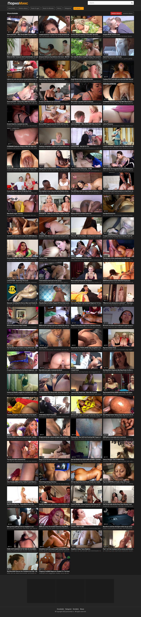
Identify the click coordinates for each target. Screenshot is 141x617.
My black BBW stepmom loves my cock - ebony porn (22, 437)
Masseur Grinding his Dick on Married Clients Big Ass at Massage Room (22, 303)
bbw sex (33, 215)
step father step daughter (98, 349)
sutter (90, 461)
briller (27, 528)
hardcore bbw (26, 148)
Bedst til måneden (48, 8)
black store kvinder (60, 58)
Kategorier (68, 8)
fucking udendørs (17, 551)
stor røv (50, 193)
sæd (11, 36)
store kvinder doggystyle (22, 215)
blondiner (124, 36)
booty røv (98, 237)
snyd (112, 551)
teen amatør (83, 551)
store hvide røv (46, 372)
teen (58, 170)
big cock (125, 416)
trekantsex (132, 215)
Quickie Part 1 (43, 348)
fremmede (128, 528)
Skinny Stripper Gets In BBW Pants (113, 459)
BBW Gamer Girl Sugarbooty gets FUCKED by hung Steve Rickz (118, 169)
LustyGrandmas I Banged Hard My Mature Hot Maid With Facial (118, 146)
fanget (75, 126)
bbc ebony (67, 394)
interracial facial (50, 81)
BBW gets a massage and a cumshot (114, 437)
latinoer (20, 81)
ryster (47, 327)
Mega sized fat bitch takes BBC (48, 459)
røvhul (105, 305)
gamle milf (131, 58)
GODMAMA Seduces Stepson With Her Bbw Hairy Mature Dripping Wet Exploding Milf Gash (22, 146)
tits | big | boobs (83, 372)
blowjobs (60, 36)
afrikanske (74, 416)
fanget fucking (18, 394)
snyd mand (118, 551)
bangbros (62, 215)
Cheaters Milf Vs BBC (77, 526)
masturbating (95, 126)
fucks (72, 81)
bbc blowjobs (34, 126)
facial (120, 148)
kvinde (41, 327)
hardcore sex (94, 103)
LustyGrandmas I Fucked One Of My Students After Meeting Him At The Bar (54, 34)
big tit (52, 416)
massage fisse (118, 439)
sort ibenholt (23, 483)
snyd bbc (131, 551)
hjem (8, 103)
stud (24, 103)
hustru (41, 237)
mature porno (52, 551)
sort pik (116, 237)
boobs (119, 36)
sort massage (94, 193)
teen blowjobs (78, 394)
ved (23, 126)
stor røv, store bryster (63, 372)
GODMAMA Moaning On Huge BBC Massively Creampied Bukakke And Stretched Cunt (118, 101)
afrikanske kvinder (83, 416)
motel (110, 327)
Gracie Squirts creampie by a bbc (17, 124)
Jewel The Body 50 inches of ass (81, 258)
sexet (33, 394)
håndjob (12, 193)
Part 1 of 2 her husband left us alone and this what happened (118, 549)
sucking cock (96, 461)
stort (112, 282)
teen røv (76, 551)
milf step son (119, 372)
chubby (33, 58)
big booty (18, 461)
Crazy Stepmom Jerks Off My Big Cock (19, 191)
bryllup (41, 551)
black (40, 58)
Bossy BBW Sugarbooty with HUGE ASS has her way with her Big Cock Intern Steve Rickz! (54, 124)
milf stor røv (53, 36)
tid (104, 193)
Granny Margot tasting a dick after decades (84, 34)
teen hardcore (64, 170)
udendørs (91, 58)
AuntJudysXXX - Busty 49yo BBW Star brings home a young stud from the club (22, 101)
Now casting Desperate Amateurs (81, 280)
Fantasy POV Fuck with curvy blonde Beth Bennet (118, 79)
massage (110, 439)
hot (87, 58)
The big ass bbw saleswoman (16, 459)
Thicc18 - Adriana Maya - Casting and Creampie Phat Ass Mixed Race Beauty (86, 236)
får (72, 126)
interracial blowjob (61, 81)
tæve (48, 461)
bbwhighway (43, 416)
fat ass (12, 349)
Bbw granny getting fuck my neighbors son (20, 526)
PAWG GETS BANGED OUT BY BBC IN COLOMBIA (21, 549)
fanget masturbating (84, 126)
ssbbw (117, 103)
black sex (28, 372)
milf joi (24, 305)
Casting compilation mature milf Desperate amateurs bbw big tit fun (54, 146)
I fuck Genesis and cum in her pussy (50, 280)
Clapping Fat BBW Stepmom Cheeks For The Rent (54, 571)
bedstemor (98, 36)
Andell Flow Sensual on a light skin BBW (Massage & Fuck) (22, 236)
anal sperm (13, 416)
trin (72, 58)
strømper (108, 36)
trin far (76, 349)
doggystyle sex (96, 81)
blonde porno (125, 81)
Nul (72, 461)
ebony (27, 349)
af (46, 170)
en (11, 103)
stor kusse (65, 193)
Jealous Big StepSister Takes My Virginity (84, 392)
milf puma (100, 305)
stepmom (34, 439)
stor (46, 193)
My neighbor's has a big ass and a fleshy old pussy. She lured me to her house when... (54, 191)
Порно (13, 3)
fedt (67, 327)
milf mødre (127, 372)
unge (14, 103)
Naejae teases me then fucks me (81, 213)
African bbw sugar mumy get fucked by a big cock (86, 415)
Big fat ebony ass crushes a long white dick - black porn (22, 348)
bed (113, 193)
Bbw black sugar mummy (15, 213)
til (39, 103)
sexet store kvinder (99, 439)
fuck (40, 282)
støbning (73, 282)
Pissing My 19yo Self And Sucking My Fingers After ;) (86, 437)
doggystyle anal (87, 81)
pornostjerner (133, 81)
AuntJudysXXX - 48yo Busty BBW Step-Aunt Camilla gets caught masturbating (86, 124)
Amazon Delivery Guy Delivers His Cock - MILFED (54, 57)
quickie (75, 103)
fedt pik (17, 349)
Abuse (82, 609)
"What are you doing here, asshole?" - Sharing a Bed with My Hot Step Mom (118, 303)
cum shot (100, 327)
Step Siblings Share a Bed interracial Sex (52, 79)
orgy (127, 349)
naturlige (121, 506)
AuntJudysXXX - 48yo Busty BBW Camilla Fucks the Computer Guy (22, 34)
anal (42, 103)
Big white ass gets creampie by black (50, 370)
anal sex (20, 416)
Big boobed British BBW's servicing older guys (117, 392)
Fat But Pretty (43, 258)
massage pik (127, 439)
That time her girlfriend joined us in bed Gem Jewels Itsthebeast (118, 191)
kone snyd (57, 237)
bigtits (64, 327)
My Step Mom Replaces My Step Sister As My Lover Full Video (118, 370)
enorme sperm (126, 282)
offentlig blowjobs (84, 170)
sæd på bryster (17, 36)
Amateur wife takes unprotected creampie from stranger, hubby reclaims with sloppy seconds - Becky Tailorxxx (54, 236)
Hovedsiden (11, 8)
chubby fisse (129, 126)
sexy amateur (89, 439)
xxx (8, 394)
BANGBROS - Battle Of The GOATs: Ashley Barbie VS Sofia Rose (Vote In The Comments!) (54, 213)
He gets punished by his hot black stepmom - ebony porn (22, 370)
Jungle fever (75, 370)
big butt (91, 260)
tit (54, 416)
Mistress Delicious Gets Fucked (17, 325)
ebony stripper (49, 439)
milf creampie (52, 260)
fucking (116, 193)
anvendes (119, 528)
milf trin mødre (110, 372)
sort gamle (110, 237)
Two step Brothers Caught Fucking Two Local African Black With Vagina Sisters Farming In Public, (86, 57)
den (8, 36)
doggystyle (82, 36)
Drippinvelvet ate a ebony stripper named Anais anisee (54, 437)
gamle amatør (68, 551)
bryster (83, 58)
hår (93, 36)
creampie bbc (17, 126)
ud (133, 528)
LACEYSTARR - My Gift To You (80, 146)
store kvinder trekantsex (121, 215)
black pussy (49, 349)
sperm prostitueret (115, 483)
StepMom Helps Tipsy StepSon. (81, 549)
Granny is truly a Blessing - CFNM (81, 169)
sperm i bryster (68, 282)
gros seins (42, 506)
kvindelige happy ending (85, 327)
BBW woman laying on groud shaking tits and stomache (54, 325)
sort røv (51, 58)
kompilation (42, 148)
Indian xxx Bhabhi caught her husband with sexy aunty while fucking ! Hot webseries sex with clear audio (22, 392)
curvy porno (110, 81)
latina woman (54, 215)
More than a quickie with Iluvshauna (82, 101)
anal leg (56, 103)
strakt (122, 103)
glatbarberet (122, 394)
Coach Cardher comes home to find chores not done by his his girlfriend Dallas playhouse (86, 504)
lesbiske (105, 349)
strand (50, 394)
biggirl (130, 349)
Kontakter (76, 609)
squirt (104, 103)
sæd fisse (115, 148)
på (8, 237)
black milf (46, 58)
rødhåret (36, 193)
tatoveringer (106, 282)
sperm (79, 58)
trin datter (82, 349)
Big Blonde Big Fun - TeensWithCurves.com (20, 504)
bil (103, 36)
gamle (28, 58)
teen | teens (13, 506)
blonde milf (131, 36)
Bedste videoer (23, 8)
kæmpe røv (118, 282)
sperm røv (125, 483)
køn (121, 170)
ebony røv (33, 349)
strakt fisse (127, 103)
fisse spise (28, 237)
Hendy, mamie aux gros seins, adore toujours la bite (54, 504)
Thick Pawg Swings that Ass (47, 482)
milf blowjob (45, 36)
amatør (64, 126)
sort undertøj (86, 193)
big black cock (84, 483)
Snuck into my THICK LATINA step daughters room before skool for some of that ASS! (86, 348)
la (15, 81)
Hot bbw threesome (109, 213)
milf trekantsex (62, 260)
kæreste (107, 193)
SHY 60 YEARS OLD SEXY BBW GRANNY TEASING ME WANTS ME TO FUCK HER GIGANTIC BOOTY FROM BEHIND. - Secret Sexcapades (86, 459)
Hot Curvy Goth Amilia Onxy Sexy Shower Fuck (117, 504)
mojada (119, 327)
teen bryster (98, 394)
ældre (104, 394)
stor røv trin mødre (119, 260)
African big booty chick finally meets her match (85, 482)
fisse (104, 126)
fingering (89, 36)
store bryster (84, 282)
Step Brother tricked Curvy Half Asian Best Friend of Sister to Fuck (54, 169)
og (72, 237)
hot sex (12, 372)
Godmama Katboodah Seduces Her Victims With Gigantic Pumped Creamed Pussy (22, 169)
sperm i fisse (59, 282)
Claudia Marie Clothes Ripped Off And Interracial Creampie (54, 303)
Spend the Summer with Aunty (112, 57)
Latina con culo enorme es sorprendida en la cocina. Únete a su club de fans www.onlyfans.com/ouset (22, 79)
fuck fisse (45, 282)
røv (96, 58)
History (59, 8)
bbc (132, 103)
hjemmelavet (116, 126)
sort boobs (69, 58)
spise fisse (17, 237)
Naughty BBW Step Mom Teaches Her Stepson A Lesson (22, 258)
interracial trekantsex (132, 193)
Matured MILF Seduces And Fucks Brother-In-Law (22, 57)
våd (37, 170)
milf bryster (114, 58)
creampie (10, 126)
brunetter (67, 36)
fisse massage (36, 237)
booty (67, 215)
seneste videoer (128, 13)
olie (65, 573)
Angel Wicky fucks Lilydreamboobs (82, 79)
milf (40, 36)
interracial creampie (95, 215)
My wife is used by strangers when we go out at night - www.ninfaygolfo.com (118, 526)
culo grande (10, 81)
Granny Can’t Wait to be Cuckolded (49, 101)
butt (46, 573)
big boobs (91, 282)
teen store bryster (88, 394)
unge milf (19, 103)
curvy (104, 81)
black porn (21, 372)
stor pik (131, 416)
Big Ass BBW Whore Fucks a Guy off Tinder (116, 482)
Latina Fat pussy (108, 124)
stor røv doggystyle (117, 416)
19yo (72, 439)
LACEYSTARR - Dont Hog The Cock (17, 280)
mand (25, 394)
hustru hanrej (65, 237)
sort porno (34, 372)
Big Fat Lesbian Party (109, 348)
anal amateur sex (36, 416)
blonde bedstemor (90, 148)
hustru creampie (49, 237)
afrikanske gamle (95, 416)
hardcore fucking (23, 260)
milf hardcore (33, 36)
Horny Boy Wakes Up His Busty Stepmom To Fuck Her (86, 303)
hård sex (33, 170)
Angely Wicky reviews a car (111, 34)
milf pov (120, 58)
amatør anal (27, 416)
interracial (42, 81)
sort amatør (57, 349)
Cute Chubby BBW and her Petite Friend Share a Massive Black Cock (22, 482)
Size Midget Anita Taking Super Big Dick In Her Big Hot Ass (118, 415)
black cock (14, 439)
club (30, 103)
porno (13, 483)
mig (72, 215)
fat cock (22, 349)
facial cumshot (127, 148)
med (79, 103)
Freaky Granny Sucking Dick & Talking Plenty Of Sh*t (118, 236)
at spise (11, 237)
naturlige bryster (129, 506)
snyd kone (125, 551)
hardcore (25, 36)
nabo (40, 193)
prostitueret (57, 506)
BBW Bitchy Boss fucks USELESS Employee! (116, 280)
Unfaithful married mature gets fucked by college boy (54, 549)
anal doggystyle (48, 103)
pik (72, 36)
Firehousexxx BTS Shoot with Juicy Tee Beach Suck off (54, 392)
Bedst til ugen (35, 8)
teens (36, 506)
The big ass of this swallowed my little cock (116, 258)
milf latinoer (30, 81)
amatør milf (37, 148)
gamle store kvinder (64, 148)
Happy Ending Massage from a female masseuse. (86, 325)
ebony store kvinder (61, 439)
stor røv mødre (57, 193)
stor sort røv (25, 461)
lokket (43, 170)
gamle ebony (100, 506)
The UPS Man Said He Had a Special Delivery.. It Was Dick (86, 191)
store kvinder (111, 103)
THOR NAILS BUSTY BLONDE (47, 415)
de (17, 81)
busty (37, 58)
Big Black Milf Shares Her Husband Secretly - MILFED (22, 571)
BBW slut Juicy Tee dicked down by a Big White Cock (54, 526)
